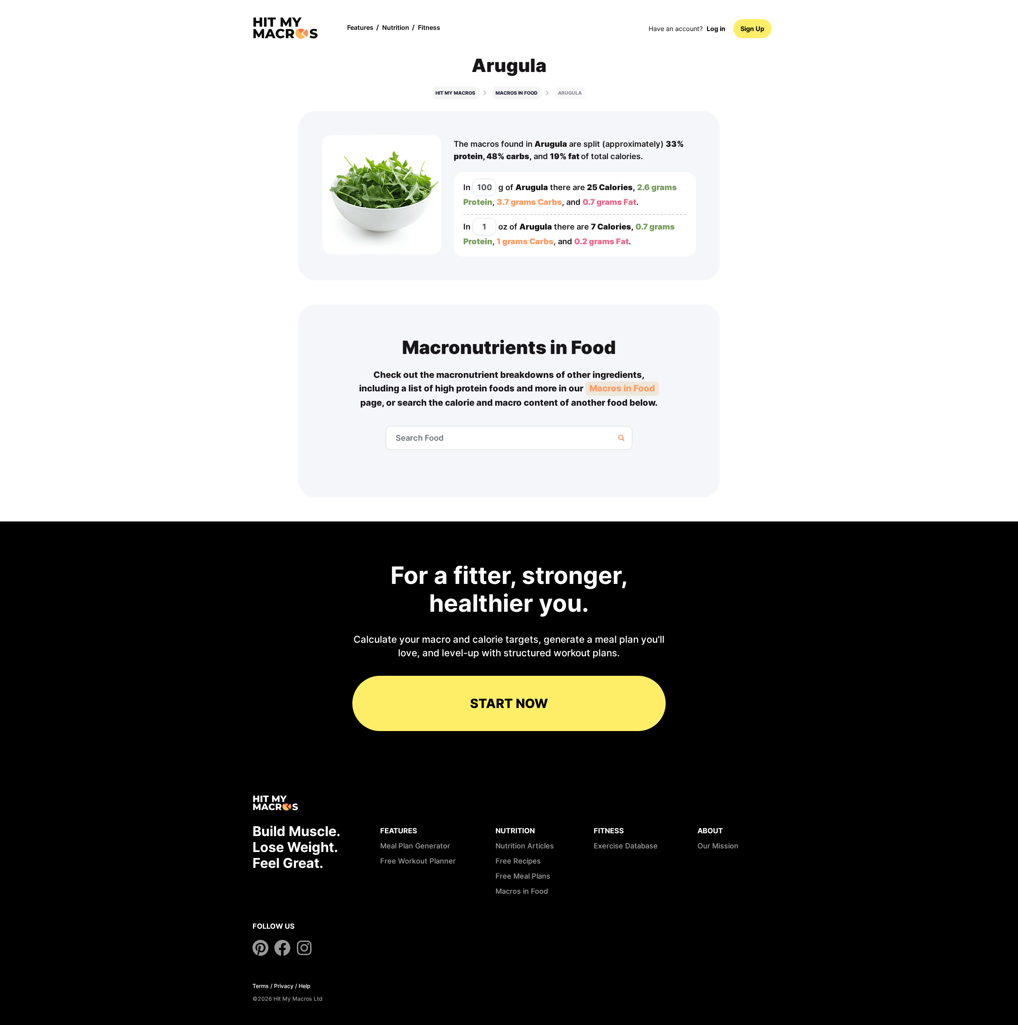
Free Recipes (518, 861)
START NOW (509, 703)
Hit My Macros (455, 93)
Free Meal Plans (522, 876)
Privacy (283, 985)
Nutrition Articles (524, 846)
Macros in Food (622, 388)
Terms (261, 985)
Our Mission (717, 846)
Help (305, 985)
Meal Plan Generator (415, 846)
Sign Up (752, 29)
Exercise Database (626, 846)
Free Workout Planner (418, 861)
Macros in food (516, 93)
